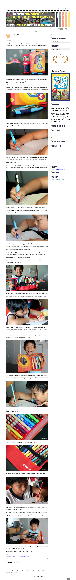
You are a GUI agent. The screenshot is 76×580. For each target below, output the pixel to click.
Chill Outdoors (61, 114)
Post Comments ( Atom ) (13, 572)
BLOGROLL (33, 9)
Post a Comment (9, 565)
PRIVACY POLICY (42, 9)
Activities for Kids (58, 108)
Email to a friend (16, 562)
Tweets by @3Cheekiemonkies (58, 169)
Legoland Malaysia (56, 118)
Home (28, 570)
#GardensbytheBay (55, 107)
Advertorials (55, 110)
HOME (7, 9)
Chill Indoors (66, 113)
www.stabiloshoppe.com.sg (15, 554)
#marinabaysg (65, 107)
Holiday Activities (57, 116)
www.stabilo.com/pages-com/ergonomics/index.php (20, 556)
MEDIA (19, 9)
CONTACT (26, 9)
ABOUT (13, 9)
